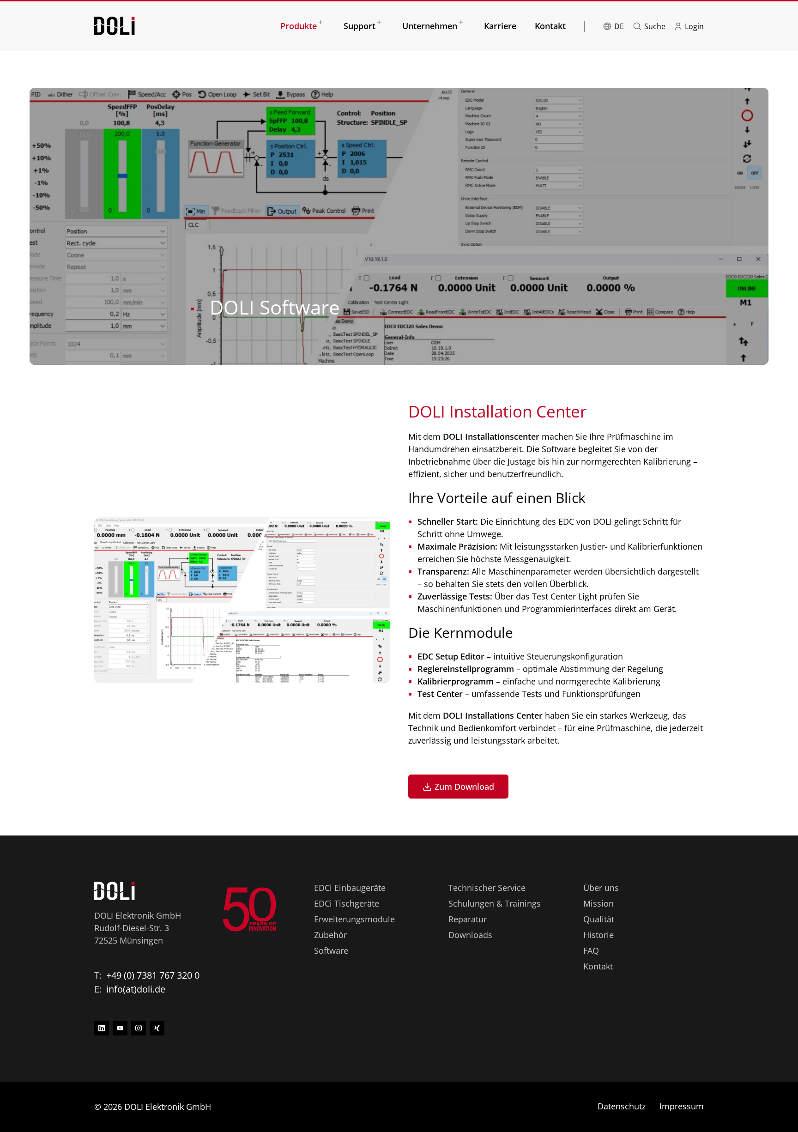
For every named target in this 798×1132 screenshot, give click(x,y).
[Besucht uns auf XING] (157, 1028)
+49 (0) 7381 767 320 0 (153, 975)
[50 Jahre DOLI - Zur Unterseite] (249, 909)
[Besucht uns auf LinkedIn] (101, 1028)
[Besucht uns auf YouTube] (120, 1028)
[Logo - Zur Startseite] (114, 24)
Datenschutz (622, 1106)
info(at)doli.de (135, 989)
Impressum (681, 1106)
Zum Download (464, 786)
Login (694, 26)
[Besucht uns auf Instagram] (138, 1028)
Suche (654, 26)
